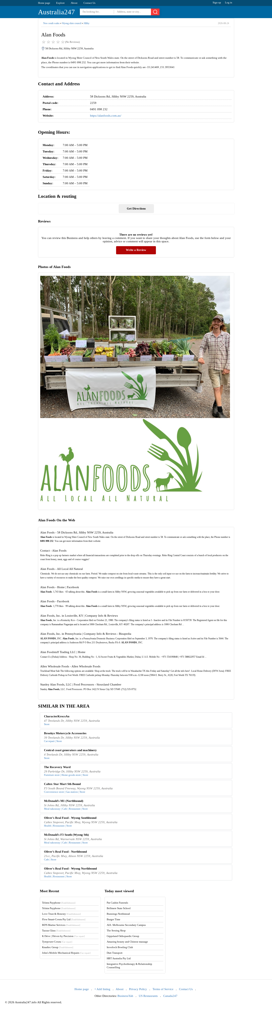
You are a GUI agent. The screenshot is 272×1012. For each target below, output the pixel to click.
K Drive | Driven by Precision (63, 936)
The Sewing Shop (116, 930)
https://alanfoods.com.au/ (105, 115)
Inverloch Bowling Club (120, 947)
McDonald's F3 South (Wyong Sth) (66, 834)
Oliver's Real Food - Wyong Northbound (70, 868)
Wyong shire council (71, 23)
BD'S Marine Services (61, 924)
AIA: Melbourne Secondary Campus (126, 924)
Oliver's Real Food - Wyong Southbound (70, 817)
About (74, 2)
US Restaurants (148, 995)
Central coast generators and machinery (70, 750)
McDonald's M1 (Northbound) (63, 800)
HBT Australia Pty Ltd (119, 958)
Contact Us (89, 2)
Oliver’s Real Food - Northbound (65, 851)
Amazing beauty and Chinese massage (127, 941)
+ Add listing (102, 989)
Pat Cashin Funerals (117, 902)
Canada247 (170, 995)
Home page (44, 2)
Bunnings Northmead (118, 913)
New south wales (51, 23)
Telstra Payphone (58, 902)
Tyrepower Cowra (57, 941)
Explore (60, 2)
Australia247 (56, 12)
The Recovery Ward (57, 767)
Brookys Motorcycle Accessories (65, 733)
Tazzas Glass (56, 930)
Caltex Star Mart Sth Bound (62, 784)
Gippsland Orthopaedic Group (123, 936)
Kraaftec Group (57, 947)
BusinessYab (125, 995)
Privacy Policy (138, 989)
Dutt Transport (114, 952)
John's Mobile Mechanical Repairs (66, 952)
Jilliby (86, 23)
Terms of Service (163, 989)
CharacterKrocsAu (56, 716)
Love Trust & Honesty (61, 913)
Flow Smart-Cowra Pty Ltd (63, 919)
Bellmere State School (119, 908)
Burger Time (113, 919)
